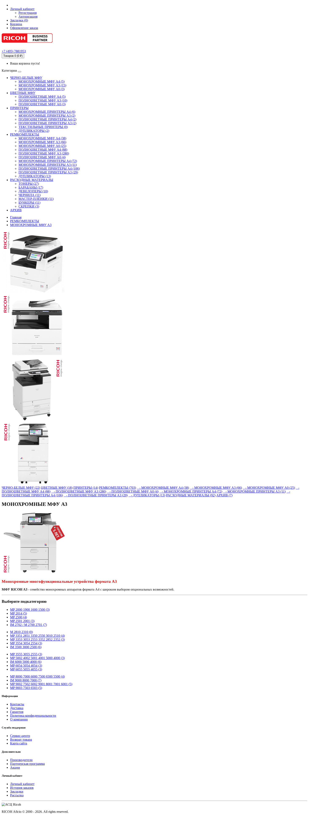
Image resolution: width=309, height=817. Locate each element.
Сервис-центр (20, 736)
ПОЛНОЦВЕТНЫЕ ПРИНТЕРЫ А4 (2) (47, 119)
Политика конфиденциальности (33, 715)
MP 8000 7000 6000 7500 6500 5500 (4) (37, 676)
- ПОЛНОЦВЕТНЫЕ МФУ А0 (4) (132, 491)
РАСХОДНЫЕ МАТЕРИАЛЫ (31, 180)
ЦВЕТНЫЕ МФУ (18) (57, 487)
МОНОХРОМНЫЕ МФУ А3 (31, 225)
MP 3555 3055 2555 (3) (26, 654)
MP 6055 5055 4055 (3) (26, 669)
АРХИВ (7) (224, 495)
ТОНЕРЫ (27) (28, 183)
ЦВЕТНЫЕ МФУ (22, 93)
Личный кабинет (22, 784)
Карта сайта (18, 743)
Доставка (16, 708)
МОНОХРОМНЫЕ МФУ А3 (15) (42, 85)
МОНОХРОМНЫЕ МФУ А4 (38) (42, 138)
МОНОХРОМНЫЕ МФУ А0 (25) (42, 146)
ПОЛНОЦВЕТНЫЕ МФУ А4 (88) (42, 149)
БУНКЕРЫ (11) (29, 202)
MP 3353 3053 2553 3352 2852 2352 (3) (37, 639)
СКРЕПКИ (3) (28, 206)
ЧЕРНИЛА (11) (29, 195)
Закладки (16, 791)
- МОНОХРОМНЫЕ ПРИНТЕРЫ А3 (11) (254, 491)
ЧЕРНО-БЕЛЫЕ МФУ (26, 77)
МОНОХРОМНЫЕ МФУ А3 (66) (42, 142)
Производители (21, 760)
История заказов (22, 787)
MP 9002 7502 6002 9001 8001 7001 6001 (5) (41, 684)
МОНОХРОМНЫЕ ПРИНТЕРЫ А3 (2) (46, 115)
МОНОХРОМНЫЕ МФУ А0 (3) (41, 89)
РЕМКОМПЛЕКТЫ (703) (117, 487)
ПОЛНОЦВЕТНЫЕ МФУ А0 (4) (42, 157)
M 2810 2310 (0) (21, 632)
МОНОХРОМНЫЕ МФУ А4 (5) (41, 81)
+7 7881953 (14, 51)
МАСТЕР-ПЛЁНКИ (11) (36, 199)
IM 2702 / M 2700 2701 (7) (28, 625)
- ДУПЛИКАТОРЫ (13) (146, 495)
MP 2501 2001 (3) (22, 621)
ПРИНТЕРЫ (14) (85, 487)
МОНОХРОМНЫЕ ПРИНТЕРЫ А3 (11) (47, 165)
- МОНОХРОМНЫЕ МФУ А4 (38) (163, 487)
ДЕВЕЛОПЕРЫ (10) (33, 191)
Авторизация (27, 16)
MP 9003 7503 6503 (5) (26, 688)
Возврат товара (21, 739)
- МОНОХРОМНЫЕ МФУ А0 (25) (269, 487)
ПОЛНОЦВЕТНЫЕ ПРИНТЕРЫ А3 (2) (47, 123)
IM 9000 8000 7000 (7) (25, 680)
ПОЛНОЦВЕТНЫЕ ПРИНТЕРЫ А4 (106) (49, 168)
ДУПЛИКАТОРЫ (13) (34, 176)
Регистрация (27, 13)
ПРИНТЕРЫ (19, 108)
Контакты (17, 704)
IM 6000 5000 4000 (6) (25, 662)
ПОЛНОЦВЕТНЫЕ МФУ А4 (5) (42, 96)
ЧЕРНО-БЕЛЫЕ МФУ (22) (21, 487)
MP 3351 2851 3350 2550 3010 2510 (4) (37, 635)
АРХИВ (16, 210)
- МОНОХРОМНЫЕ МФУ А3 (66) (216, 487)
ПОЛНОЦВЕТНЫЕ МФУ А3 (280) (43, 153)
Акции (15, 767)
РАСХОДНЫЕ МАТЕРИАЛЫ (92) (190, 495)
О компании (19, 719)
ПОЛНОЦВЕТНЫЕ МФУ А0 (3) (42, 104)
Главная (15, 217)
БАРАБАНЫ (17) (30, 187)
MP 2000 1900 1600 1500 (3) (30, 609)
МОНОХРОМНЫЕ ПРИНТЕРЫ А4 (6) (46, 112)
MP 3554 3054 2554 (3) (26, 643)
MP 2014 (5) (18, 613)
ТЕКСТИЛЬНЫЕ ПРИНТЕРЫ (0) (43, 127)
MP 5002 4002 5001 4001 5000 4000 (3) (37, 658)
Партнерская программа (27, 763)
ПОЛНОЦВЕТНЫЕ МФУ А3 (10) (42, 100)
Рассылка (17, 795)
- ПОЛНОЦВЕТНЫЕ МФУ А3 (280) (78, 491)
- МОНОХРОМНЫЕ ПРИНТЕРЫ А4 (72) (190, 491)
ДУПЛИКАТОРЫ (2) (33, 130)
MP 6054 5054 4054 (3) (26, 665)
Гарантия (16, 712)
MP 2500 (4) (18, 617)
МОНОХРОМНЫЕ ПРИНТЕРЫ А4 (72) (47, 161)
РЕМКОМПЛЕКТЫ (24, 134)
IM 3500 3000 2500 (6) (25, 647)
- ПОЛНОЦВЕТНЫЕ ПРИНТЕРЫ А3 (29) (96, 495)
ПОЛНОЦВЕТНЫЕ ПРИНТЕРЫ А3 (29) (48, 172)
